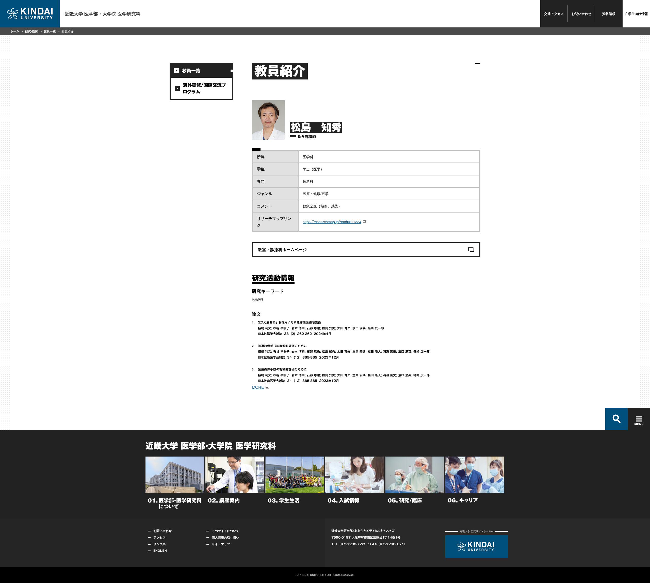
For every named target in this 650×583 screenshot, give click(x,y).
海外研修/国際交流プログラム (204, 88)
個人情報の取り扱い (225, 537)
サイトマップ (221, 544)
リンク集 (159, 544)
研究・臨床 (31, 31)
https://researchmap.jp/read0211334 (332, 221)
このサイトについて (225, 530)
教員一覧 (50, 31)
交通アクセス (554, 13)
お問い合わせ (581, 13)
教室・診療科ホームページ (282, 249)
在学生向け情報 (636, 13)
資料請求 (608, 13)
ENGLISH (160, 550)
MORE (258, 387)
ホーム (14, 31)
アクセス (159, 537)
